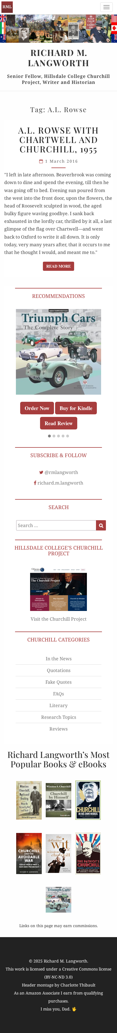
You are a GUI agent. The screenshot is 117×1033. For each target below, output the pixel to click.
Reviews (58, 729)
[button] (49, 436)
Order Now (37, 408)
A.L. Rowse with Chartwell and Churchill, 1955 (58, 139)
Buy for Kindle (76, 408)
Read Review (59, 423)
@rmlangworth (61, 472)
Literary (58, 705)
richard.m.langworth (60, 483)
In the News (59, 658)
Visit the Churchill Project (59, 619)
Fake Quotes (58, 682)
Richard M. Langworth (7, 7)
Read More (60, 266)
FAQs (58, 694)
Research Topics (58, 717)
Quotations (58, 670)
